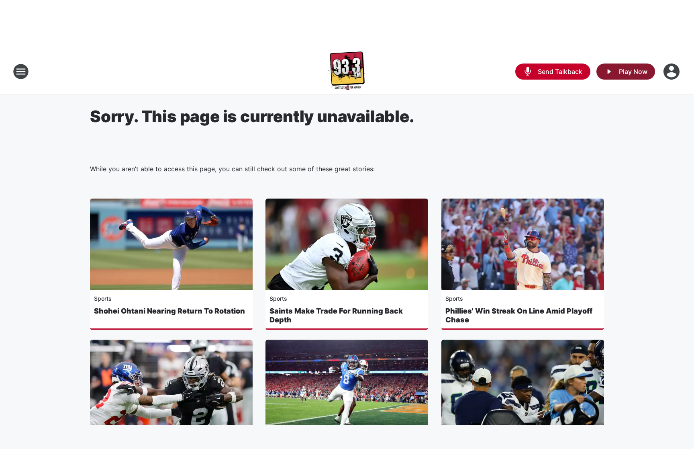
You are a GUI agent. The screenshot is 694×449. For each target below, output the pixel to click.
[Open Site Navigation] (21, 72)
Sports (103, 298)
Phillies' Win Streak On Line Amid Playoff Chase (518, 315)
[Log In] (672, 72)
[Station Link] (347, 71)
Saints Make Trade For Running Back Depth (336, 315)
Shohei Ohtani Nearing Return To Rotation (169, 311)
